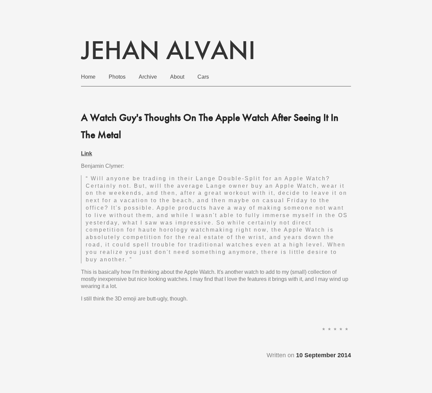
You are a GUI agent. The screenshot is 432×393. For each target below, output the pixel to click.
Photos (117, 77)
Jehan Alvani (168, 50)
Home (88, 77)
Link (86, 153)
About (177, 77)
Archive (148, 77)
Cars (203, 77)
